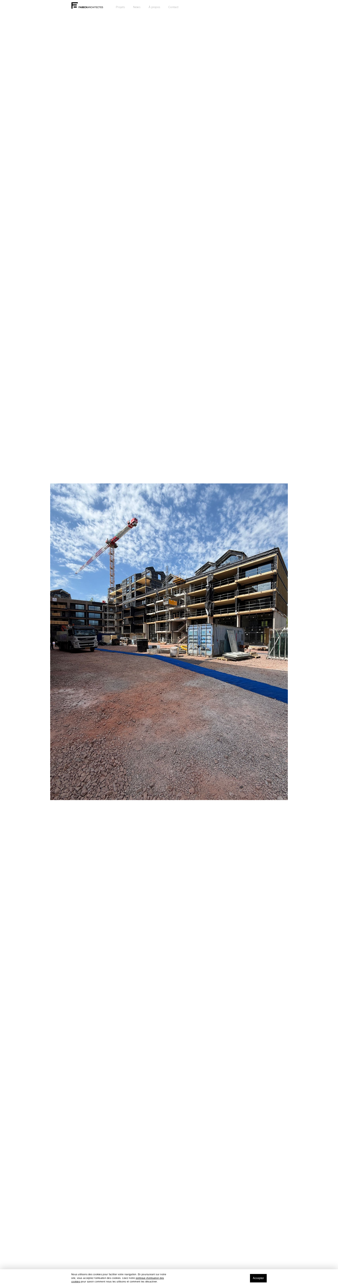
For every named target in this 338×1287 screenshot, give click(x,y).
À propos (154, 7)
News (136, 7)
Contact (173, 7)
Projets (120, 7)
